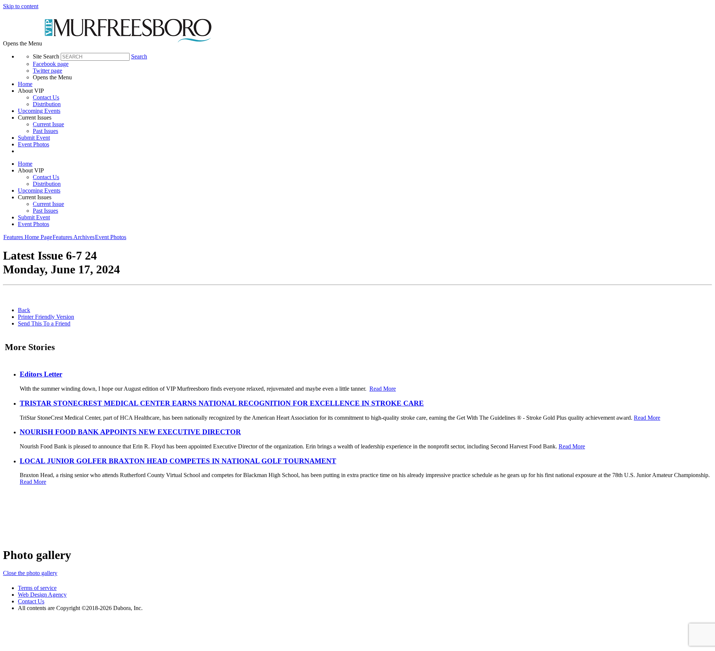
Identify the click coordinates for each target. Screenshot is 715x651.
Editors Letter (41, 374)
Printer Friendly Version (46, 317)
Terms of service (37, 588)
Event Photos (33, 144)
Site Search (46, 56)
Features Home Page (27, 237)
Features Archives (74, 237)
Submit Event (34, 137)
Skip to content (20, 6)
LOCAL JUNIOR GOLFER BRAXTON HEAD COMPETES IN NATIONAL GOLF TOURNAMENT (178, 461)
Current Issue (48, 124)
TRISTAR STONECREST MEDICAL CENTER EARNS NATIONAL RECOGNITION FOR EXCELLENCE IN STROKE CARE (222, 403)
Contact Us (46, 97)
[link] (365, 84)
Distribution (47, 104)
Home (25, 84)
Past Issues (45, 131)
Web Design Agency (42, 594)
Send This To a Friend (44, 323)
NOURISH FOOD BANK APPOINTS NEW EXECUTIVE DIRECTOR (130, 432)
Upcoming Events (39, 111)
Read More (382, 388)
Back (24, 310)
